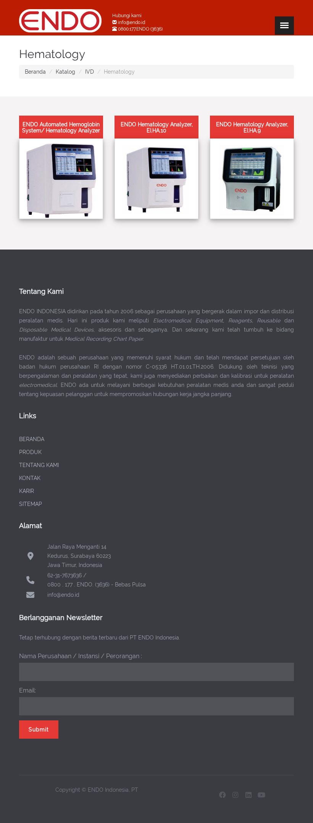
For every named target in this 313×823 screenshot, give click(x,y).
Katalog (65, 72)
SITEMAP (30, 504)
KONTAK (29, 478)
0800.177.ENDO (133, 29)
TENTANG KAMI (39, 465)
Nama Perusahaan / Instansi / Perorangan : (80, 656)
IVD (89, 72)
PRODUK (30, 452)
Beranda (35, 72)
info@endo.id (131, 22)
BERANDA (31, 439)
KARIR (26, 491)
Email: (27, 690)
